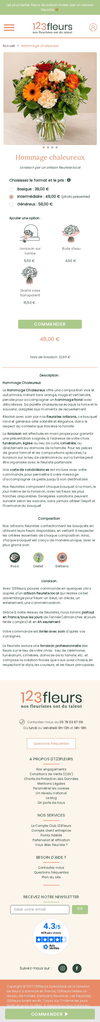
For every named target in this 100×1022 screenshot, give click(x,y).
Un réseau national (51, 793)
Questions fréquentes (51, 872)
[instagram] (63, 968)
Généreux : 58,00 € (35, 204)
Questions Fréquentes (51, 744)
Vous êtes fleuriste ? (51, 845)
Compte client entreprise (51, 830)
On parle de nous (51, 803)
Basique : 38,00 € (33, 189)
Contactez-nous (51, 868)
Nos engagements (51, 769)
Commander (50, 324)
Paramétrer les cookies (51, 788)
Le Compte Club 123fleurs (51, 826)
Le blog (51, 798)
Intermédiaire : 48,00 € (53, 196)
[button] (44, 147)
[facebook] (77, 968)
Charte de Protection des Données (51, 779)
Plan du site (51, 877)
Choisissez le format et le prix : (38, 180)
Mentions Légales (51, 784)
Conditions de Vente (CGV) (51, 774)
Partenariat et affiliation (51, 840)
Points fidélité (51, 835)
